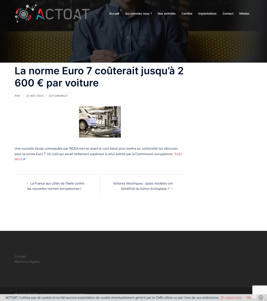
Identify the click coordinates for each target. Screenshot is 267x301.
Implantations (207, 13)
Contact (228, 13)
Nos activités (167, 13)
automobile (58, 95)
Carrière (186, 13)
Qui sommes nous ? (138, 13)
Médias (244, 13)
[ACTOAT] (52, 13)
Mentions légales (27, 262)
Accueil (114, 13)
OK (249, 298)
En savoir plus (231, 298)
